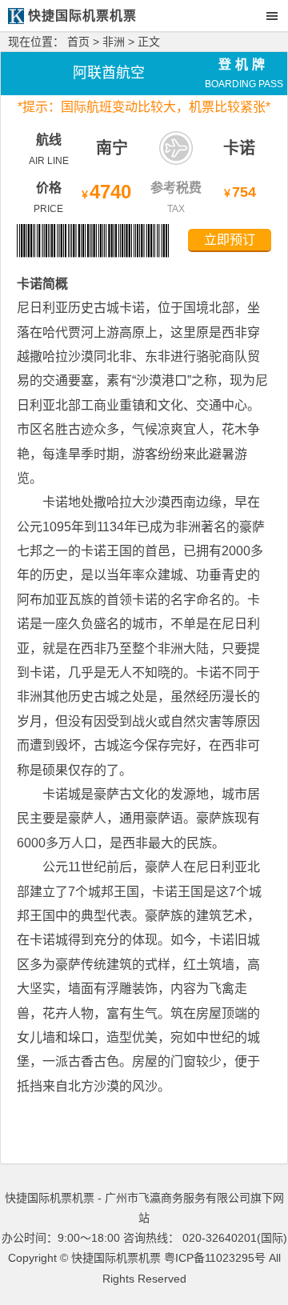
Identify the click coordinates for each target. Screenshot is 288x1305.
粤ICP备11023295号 (215, 1257)
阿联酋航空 (109, 73)
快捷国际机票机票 (116, 1257)
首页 (78, 41)
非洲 (113, 41)
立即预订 (229, 239)
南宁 (112, 148)
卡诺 (239, 148)
